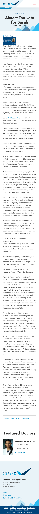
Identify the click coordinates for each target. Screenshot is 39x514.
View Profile (20, 452)
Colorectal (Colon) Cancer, (11, 419)
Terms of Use (18, 510)
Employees (7, 495)
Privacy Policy (21, 508)
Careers (5, 492)
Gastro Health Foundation (12, 498)
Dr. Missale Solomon (16, 118)
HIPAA (6, 508)
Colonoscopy (25, 419)
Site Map (26, 510)
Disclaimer (13, 508)
